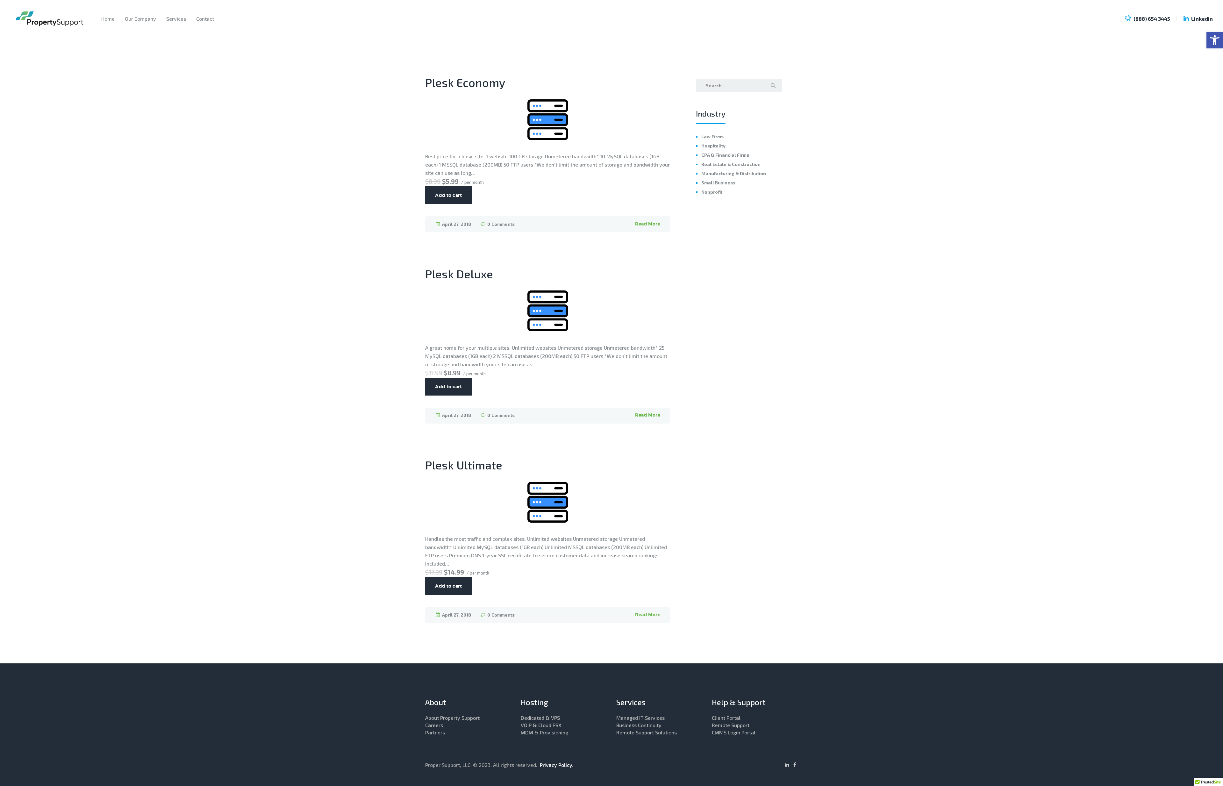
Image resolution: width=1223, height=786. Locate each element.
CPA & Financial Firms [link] (725, 155)
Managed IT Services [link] (640, 718)
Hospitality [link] (713, 145)
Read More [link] (647, 224)
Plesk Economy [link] (465, 82)
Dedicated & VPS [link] (540, 718)
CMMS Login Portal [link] (733, 732)
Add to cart (448, 195)
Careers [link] (434, 725)
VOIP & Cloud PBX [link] (541, 725)
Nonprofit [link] (711, 192)
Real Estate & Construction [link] (731, 164)
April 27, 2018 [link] (456, 224)
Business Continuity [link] (639, 725)
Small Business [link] (718, 182)
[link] (1214, 40)
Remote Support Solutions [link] (646, 732)
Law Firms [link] (712, 136)
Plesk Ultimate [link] (463, 465)
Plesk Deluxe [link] (459, 274)
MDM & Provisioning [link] (544, 732)
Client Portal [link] (726, 718)
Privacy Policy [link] (556, 765)
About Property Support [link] (452, 718)
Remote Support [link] (730, 725)
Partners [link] (435, 732)
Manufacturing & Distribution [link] (733, 173)
